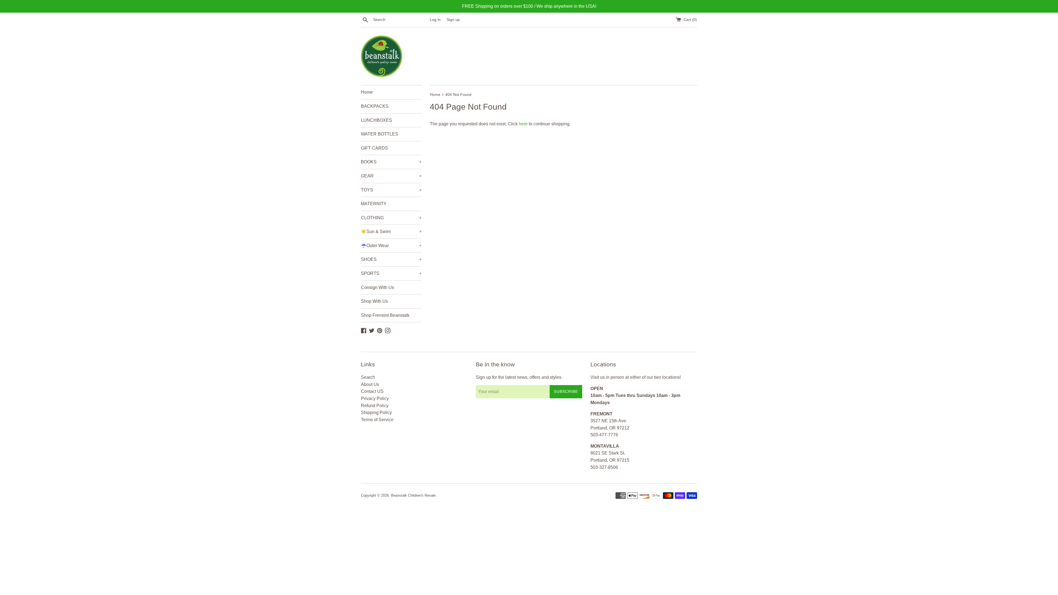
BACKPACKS (374, 106)
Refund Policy (374, 405)
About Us (370, 384)
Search (368, 377)
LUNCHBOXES (376, 120)
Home (367, 92)
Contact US (372, 391)
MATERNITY (374, 203)
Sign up (453, 19)
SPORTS (391, 273)
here (523, 123)
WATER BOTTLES (379, 134)
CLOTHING (391, 217)
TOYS (391, 190)
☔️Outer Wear (391, 245)
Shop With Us (374, 301)
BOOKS (391, 161)
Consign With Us (377, 287)
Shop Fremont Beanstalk (385, 315)
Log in (435, 19)
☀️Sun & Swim (391, 231)
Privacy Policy (375, 398)
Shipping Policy (376, 412)
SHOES (391, 259)
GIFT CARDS (374, 148)
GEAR (391, 176)
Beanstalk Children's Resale (414, 495)
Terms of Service (377, 419)
